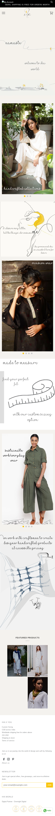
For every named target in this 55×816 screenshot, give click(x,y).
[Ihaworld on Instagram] (8, 760)
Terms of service (8, 741)
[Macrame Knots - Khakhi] (38, 692)
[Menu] (3, 13)
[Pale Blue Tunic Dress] (17, 661)
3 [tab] (30, 196)
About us (6, 763)
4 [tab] (31, 353)
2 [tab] (27, 196)
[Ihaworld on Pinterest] (13, 760)
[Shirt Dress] (38, 661)
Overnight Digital (20, 802)
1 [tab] (24, 196)
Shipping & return (8, 738)
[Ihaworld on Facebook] (4, 760)
